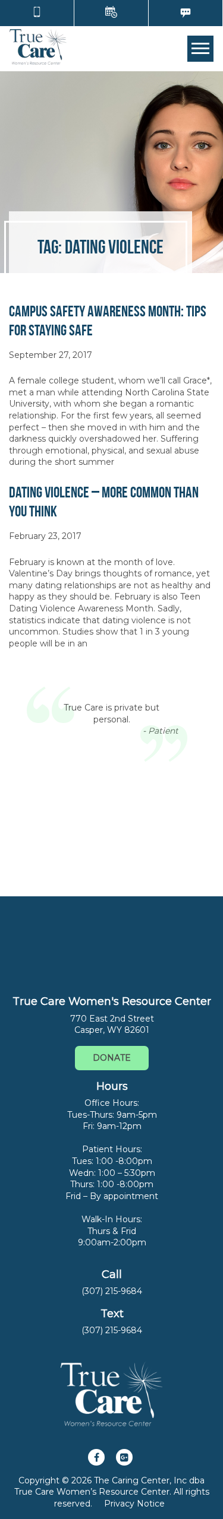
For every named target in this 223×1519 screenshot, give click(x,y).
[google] (124, 1457)
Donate (112, 1057)
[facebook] (96, 1457)
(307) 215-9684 (111, 1291)
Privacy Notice (134, 1503)
